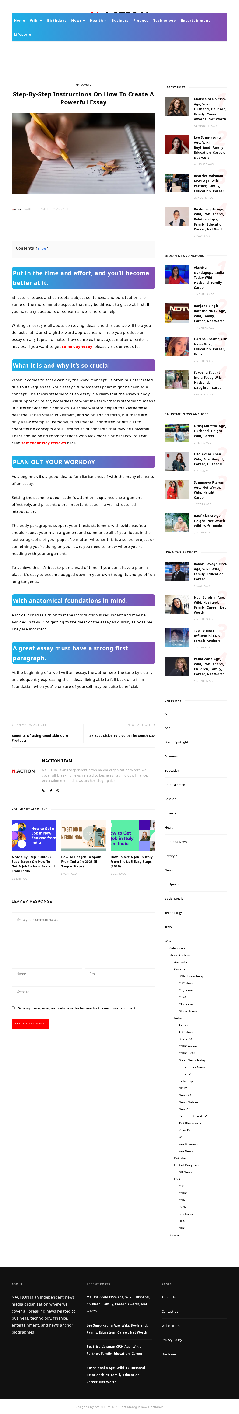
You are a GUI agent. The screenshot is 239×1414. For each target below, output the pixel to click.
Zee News (186, 1151)
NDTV (183, 1088)
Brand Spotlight (177, 742)
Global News (188, 1011)
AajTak (183, 1025)
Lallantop (186, 1081)
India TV (185, 1074)
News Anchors (180, 955)
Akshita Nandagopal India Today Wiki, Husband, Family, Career (209, 277)
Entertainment (195, 20)
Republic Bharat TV (193, 1116)
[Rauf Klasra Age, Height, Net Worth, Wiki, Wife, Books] (177, 522)
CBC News (186, 983)
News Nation (188, 1102)
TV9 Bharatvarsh (191, 1123)
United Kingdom (186, 1165)
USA (177, 1179)
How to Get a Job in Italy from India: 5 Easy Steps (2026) (132, 862)
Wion (182, 1137)
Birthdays (57, 20)
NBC (182, 1228)
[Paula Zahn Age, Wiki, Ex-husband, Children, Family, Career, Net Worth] (177, 665)
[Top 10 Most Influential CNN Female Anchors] (177, 637)
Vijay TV (184, 1130)
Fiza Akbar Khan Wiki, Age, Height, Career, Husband (209, 459)
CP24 (182, 997)
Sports (174, 884)
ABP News (186, 1032)
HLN (182, 1221)
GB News (185, 1172)
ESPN (183, 1207)
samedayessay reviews (43, 443)
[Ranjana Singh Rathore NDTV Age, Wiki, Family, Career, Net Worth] (177, 312)
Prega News (178, 841)
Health (96, 20)
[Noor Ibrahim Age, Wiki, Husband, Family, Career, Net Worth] (177, 604)
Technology (164, 20)
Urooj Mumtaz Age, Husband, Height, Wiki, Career (210, 431)
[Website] (44, 790)
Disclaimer (169, 1354)
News (76, 20)
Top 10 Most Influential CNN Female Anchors (207, 636)
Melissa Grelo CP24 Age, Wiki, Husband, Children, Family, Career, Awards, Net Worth (210, 109)
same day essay (77, 346)
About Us (169, 1297)
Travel (169, 927)
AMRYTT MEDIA (106, 1407)
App (168, 728)
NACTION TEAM (34, 209)
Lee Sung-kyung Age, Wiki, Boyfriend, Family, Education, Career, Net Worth (209, 147)
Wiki (34, 20)
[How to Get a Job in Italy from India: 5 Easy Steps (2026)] (133, 835)
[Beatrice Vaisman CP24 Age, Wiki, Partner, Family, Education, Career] (177, 182)
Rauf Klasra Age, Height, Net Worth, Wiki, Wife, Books (210, 521)
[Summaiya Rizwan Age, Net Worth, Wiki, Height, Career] (177, 489)
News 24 (185, 1095)
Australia (180, 962)
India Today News (192, 1067)
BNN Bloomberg (191, 976)
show (42, 248)
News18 (184, 1109)
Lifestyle (22, 34)
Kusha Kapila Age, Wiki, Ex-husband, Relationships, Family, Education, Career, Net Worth (209, 219)
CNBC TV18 (187, 1053)
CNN (182, 1200)
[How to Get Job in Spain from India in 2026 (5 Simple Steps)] (83, 835)
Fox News (186, 1214)
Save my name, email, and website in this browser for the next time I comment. (77, 1008)
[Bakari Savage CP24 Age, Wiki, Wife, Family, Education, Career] (177, 570)
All (167, 713)
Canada (179, 969)
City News (186, 990)
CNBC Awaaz (188, 1046)
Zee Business (188, 1144)
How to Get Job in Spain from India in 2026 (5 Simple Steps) (81, 862)
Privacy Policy (172, 1340)
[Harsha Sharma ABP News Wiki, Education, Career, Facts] (177, 345)
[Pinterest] (58, 790)
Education (83, 85)
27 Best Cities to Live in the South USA (122, 736)
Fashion (171, 799)
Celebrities (177, 948)
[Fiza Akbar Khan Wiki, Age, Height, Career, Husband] (177, 460)
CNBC (183, 1193)
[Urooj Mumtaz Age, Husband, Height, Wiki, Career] (177, 432)
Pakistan (180, 1158)
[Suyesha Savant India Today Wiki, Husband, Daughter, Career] (177, 379)
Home (19, 20)
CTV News (186, 1004)
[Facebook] (51, 790)
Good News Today (192, 1060)
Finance (141, 20)
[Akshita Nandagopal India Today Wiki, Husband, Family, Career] (177, 274)
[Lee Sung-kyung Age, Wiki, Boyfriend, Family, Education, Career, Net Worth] (177, 144)
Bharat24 (185, 1039)
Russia (174, 1235)
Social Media (174, 898)
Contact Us (170, 1311)
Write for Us (171, 1325)
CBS (182, 1186)
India (178, 1018)
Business (120, 20)
